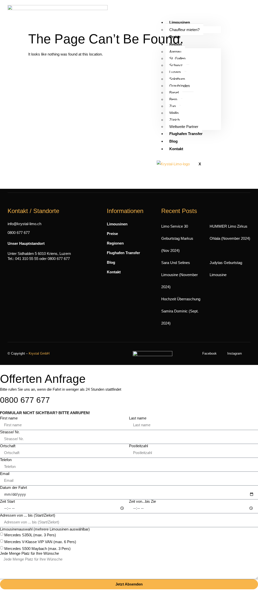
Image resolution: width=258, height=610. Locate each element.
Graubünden (179, 86)
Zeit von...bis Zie (142, 501)
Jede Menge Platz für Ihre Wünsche (29, 553)
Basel (174, 92)
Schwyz (176, 65)
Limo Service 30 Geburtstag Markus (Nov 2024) (177, 238)
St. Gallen (177, 58)
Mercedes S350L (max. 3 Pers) (30, 535)
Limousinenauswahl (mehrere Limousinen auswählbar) (45, 529)
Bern (173, 99)
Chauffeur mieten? (184, 30)
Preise (174, 37)
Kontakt (176, 149)
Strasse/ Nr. (10, 432)
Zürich (174, 120)
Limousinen (179, 22)
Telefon (6, 460)
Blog (173, 141)
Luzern (175, 72)
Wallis (174, 113)
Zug (172, 106)
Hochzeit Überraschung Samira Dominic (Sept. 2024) (180, 311)
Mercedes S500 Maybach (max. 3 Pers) (37, 548)
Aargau (175, 51)
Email (4, 473)
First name (9, 418)
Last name (137, 418)
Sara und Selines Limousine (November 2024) (179, 274)
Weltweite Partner (183, 126)
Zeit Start (7, 501)
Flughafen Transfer (186, 133)
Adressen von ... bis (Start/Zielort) (27, 515)
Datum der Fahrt (13, 487)
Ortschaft (7, 446)
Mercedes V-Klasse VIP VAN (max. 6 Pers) (40, 542)
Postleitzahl (138, 446)
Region (175, 44)
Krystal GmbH (39, 353)
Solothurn (177, 79)
